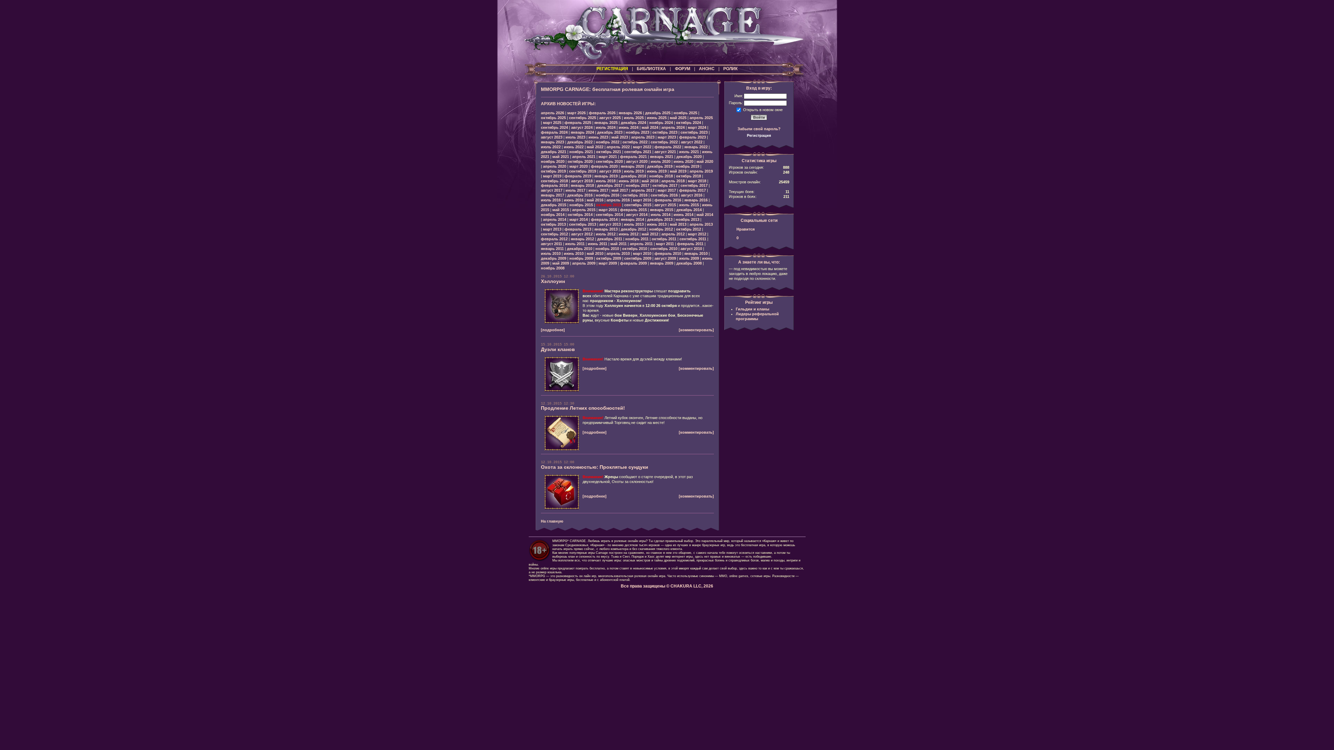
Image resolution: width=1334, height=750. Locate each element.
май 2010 (595, 253)
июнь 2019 (657, 171)
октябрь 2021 (608, 152)
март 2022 (642, 147)
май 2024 (650, 127)
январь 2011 (552, 249)
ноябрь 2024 (661, 122)
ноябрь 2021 (581, 152)
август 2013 (610, 224)
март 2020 (578, 166)
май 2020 (705, 161)
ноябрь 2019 (687, 166)
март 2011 (665, 244)
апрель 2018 (673, 181)
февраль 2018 (554, 185)
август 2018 (582, 181)
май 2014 (705, 214)
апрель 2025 (701, 118)
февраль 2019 (578, 176)
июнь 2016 (574, 200)
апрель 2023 (642, 137)
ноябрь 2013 (687, 219)
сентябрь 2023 (694, 132)
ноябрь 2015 (581, 205)
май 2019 (678, 171)
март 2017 (667, 190)
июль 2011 (575, 244)
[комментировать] (696, 330)
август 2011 (551, 244)
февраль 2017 (692, 190)
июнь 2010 (574, 253)
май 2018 (650, 181)
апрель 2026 (552, 113)
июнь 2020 (683, 161)
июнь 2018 (629, 181)
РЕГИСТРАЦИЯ (612, 68)
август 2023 (551, 137)
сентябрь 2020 (609, 161)
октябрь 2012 (688, 229)
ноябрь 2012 (661, 229)
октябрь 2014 (580, 214)
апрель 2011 (641, 244)
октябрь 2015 (608, 205)
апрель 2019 (701, 171)
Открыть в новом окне (763, 109)
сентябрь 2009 (637, 258)
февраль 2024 (554, 132)
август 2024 (582, 127)
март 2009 (608, 263)
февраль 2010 (667, 253)
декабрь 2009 (553, 258)
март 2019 (552, 176)
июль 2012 (606, 234)
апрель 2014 (554, 219)
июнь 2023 (598, 137)
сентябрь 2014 (609, 214)
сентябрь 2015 (637, 205)
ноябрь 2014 (553, 214)
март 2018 (697, 181)
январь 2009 (661, 263)
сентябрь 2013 (582, 224)
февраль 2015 (633, 210)
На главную (552, 521)
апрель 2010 (618, 253)
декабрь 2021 (553, 152)
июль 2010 (551, 253)
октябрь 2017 (664, 185)
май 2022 (595, 147)
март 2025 (552, 122)
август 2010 (691, 249)
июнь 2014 (683, 214)
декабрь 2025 (657, 113)
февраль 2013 (578, 229)
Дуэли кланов (558, 349)
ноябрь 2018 (661, 176)
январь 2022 (696, 147)
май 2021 (560, 157)
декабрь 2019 (660, 166)
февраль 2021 (633, 157)
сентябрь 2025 (582, 118)
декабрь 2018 (633, 176)
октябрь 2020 (580, 161)
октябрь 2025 (553, 118)
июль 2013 (634, 224)
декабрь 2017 (610, 185)
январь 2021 (661, 157)
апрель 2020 (554, 166)
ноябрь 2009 (581, 258)
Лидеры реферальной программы (757, 316)
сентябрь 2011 (693, 239)
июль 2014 (660, 214)
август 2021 (665, 152)
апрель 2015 (583, 210)
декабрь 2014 (689, 210)
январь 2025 (606, 122)
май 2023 (619, 137)
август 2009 (665, 258)
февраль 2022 (667, 147)
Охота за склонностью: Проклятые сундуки (594, 467)
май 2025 (678, 118)
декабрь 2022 (580, 142)
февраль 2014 (604, 219)
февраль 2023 (692, 137)
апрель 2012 (673, 234)
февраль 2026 (602, 113)
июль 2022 (551, 147)
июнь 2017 (598, 190)
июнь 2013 (657, 224)
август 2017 (551, 190)
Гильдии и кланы (752, 309)
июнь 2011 (597, 244)
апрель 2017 (642, 190)
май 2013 (678, 224)
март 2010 (642, 253)
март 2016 (642, 200)
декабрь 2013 (660, 219)
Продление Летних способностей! (583, 408)
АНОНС (707, 68)
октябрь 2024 (688, 122)
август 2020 (637, 161)
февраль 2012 (554, 239)
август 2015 (665, 205)
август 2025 (610, 118)
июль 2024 (606, 127)
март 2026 (576, 113)
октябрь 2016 (635, 195)
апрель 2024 (673, 127)
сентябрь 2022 (664, 142)
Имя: (738, 96)
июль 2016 (551, 200)
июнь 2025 (657, 118)
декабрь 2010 (579, 249)
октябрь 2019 (553, 171)
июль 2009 (689, 258)
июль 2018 (606, 181)
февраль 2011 (690, 244)
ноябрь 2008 (553, 268)
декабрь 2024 (633, 122)
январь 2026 (630, 113)
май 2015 (560, 210)
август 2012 (582, 234)
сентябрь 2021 (637, 152)
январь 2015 (661, 210)
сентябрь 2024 (554, 127)
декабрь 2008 (689, 263)
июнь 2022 (574, 147)
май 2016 (595, 200)
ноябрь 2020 (553, 161)
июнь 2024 (629, 127)
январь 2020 (632, 166)
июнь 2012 (629, 234)
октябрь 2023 (664, 132)
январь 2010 (696, 253)
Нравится (745, 229)
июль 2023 (575, 137)
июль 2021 (689, 152)
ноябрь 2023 (637, 132)
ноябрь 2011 (637, 239)
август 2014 (637, 214)
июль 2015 (689, 205)
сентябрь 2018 (554, 181)
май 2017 (619, 190)
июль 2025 (634, 118)
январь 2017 (552, 195)
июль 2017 (575, 190)
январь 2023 (552, 142)
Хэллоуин (553, 281)
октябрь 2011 (664, 239)
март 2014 (578, 219)
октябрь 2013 (553, 224)
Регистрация (759, 135)
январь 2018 (582, 185)
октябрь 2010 (634, 249)
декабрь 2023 (610, 132)
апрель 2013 (701, 224)
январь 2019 (606, 176)
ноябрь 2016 (607, 195)
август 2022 (691, 142)
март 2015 (608, 210)
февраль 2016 (667, 200)
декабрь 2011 (609, 239)
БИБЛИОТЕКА (651, 68)
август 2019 (610, 171)
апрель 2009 (583, 263)
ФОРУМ (682, 68)
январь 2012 (582, 239)
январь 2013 (606, 229)
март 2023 (667, 137)
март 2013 (552, 229)
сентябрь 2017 (694, 185)
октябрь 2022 (635, 142)
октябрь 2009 (608, 258)
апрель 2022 (618, 147)
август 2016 (691, 195)
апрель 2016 (618, 200)
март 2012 (697, 234)
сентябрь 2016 (664, 195)
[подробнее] (553, 330)
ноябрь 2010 (607, 249)
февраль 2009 (633, 263)
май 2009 (560, 263)
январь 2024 (582, 132)
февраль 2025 (578, 122)
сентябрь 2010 (663, 249)
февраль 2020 (604, 166)
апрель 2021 (583, 157)
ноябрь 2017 (637, 185)
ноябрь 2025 (685, 113)
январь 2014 (632, 219)
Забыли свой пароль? (759, 129)
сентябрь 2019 (582, 171)
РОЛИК (730, 68)
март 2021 (608, 157)
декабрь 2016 (580, 195)
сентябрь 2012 (554, 234)
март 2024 (697, 127)
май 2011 (618, 244)
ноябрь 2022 (607, 142)
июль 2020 (660, 161)
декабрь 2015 (553, 205)
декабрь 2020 (689, 157)
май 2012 (650, 234)
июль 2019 (634, 171)
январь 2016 (696, 200)
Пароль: (736, 103)
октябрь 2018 (688, 176)
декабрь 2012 (633, 229)
